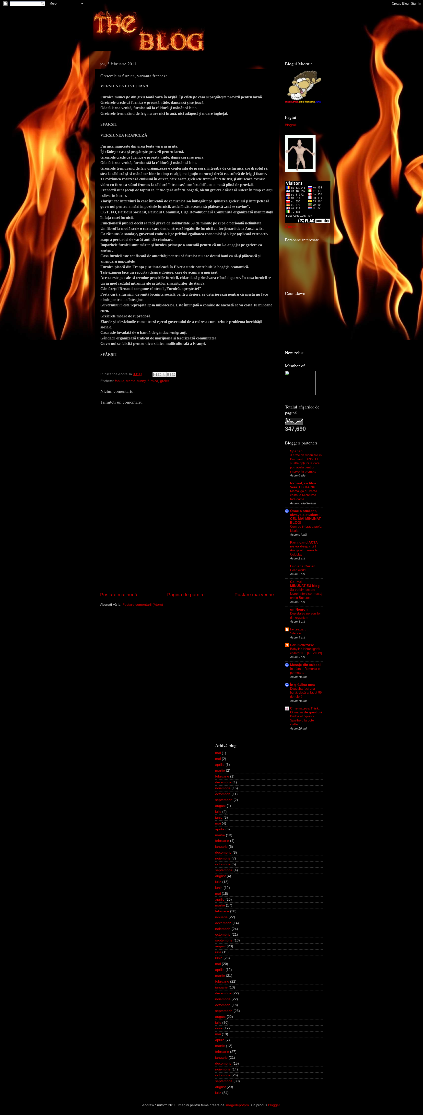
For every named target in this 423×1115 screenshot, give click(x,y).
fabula (119, 381)
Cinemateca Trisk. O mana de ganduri (306, 710)
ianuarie (221, 846)
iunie (219, 817)
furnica (153, 381)
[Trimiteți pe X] (164, 374)
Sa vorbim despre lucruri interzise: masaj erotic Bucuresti (306, 594)
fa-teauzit (298, 629)
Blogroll (290, 125)
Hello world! (298, 570)
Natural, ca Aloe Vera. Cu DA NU (303, 485)
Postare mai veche (254, 594)
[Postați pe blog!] (159, 374)
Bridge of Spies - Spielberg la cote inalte (302, 720)
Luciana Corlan (303, 566)
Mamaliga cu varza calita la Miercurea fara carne (303, 495)
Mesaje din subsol (305, 665)
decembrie (223, 782)
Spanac (296, 451)
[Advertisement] (187, 554)
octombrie (223, 794)
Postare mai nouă (118, 594)
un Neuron (299, 609)
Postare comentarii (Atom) (142, 604)
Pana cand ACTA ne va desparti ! (303, 544)
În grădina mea (302, 684)
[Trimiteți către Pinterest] (173, 374)
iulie (218, 811)
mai (218, 753)
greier (164, 381)
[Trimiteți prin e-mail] (155, 374)
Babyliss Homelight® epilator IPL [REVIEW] (306, 651)
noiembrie (223, 788)
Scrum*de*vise (302, 645)
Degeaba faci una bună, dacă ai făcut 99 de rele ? (306, 692)
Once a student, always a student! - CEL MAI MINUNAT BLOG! (306, 516)
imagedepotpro (237, 1105)
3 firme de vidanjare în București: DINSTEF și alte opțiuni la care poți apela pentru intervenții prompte (306, 463)
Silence (295, 633)
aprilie (219, 765)
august (220, 806)
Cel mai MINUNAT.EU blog (305, 584)
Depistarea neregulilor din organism (305, 615)
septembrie (224, 800)
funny (141, 381)
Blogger (274, 1105)
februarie (222, 776)
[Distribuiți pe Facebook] (168, 374)
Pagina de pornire (186, 594)
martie (220, 770)
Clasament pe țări (298, 227)
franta (130, 381)
